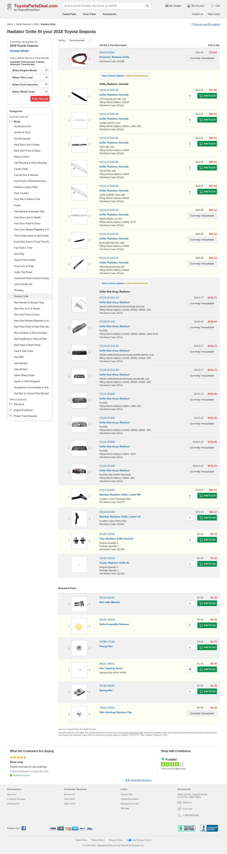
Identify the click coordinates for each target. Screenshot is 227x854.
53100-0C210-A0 (109, 346)
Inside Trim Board (23, 272)
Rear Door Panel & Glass (27, 314)
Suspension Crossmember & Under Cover (32, 387)
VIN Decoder (13, 804)
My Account (69, 794)
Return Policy (98, 840)
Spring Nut (105, 690)
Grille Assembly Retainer (114, 624)
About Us (11, 794)
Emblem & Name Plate (26, 187)
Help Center (214, 14)
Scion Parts (89, 14)
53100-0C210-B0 (109, 369)
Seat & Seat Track (23, 351)
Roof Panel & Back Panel (27, 345)
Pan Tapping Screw (111, 668)
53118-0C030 (107, 512)
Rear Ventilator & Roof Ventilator (30, 333)
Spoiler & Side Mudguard (27, 381)
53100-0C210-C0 (109, 297)
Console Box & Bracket (26, 175)
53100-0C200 (107, 417)
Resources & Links (130, 804)
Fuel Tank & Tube (23, 247)
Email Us (187, 802)
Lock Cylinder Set (23, 284)
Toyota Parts (69, 14)
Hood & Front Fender (24, 260)
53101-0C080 (107, 393)
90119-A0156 (107, 597)
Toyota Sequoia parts (133, 732)
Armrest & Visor (22, 132)
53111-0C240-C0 (109, 90)
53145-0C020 (107, 534)
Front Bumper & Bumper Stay (29, 211)
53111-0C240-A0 (108, 114)
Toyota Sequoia (23, 24)
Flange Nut (106, 646)
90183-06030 (107, 685)
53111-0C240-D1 (109, 233)
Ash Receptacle (22, 138)
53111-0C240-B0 (108, 162)
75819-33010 (107, 707)
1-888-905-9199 (191, 815)
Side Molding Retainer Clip (115, 712)
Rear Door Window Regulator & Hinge (32, 320)
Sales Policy (81, 840)
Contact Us (197, 14)
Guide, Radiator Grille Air (114, 562)
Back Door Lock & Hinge (26, 144)
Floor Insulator (21, 193)
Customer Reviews (16, 799)
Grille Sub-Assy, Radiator (114, 302)
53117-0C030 (107, 490)
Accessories (109, 14)
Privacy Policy (115, 840)
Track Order (69, 799)
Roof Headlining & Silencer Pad (30, 339)
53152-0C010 (107, 558)
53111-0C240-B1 (108, 138)
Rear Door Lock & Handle (27, 308)
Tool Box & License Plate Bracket (31, 393)
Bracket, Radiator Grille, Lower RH (120, 494)
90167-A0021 (107, 663)
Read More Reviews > (141, 780)
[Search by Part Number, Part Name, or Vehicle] (147, 6)
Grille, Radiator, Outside (113, 94)
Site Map (125, 808)
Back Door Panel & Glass (27, 150)
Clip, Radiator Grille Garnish (116, 538)
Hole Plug (19, 254)
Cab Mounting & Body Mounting (30, 162)
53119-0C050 (107, 52)
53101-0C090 (107, 441)
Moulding (18, 290)
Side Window (20, 369)
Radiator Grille (21, 296)
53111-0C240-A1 (108, 209)
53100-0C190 (107, 321)
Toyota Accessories (130, 799)
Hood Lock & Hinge (24, 266)
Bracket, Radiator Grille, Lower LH (119, 516)
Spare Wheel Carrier (24, 375)
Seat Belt (19, 357)
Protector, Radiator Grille (114, 57)
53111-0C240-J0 (108, 257)
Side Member (21, 363)
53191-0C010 (107, 619)
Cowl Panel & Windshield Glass (30, 181)
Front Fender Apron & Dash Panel (31, 235)
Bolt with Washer (109, 602)
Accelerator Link (22, 126)
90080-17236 (107, 641)
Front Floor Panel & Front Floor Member (32, 241)
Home (10, 24)
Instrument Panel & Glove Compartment (32, 278)
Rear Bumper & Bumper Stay (29, 302)
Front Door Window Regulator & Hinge (32, 229)
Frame (17, 205)
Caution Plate (21, 169)
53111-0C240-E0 (108, 186)
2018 (35, 24)
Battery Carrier (21, 156)
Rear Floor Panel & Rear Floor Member (32, 326)
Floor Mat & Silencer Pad (27, 199)
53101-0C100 (107, 465)
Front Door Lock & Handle (27, 217)
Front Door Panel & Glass (27, 223)
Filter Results (40, 98)
